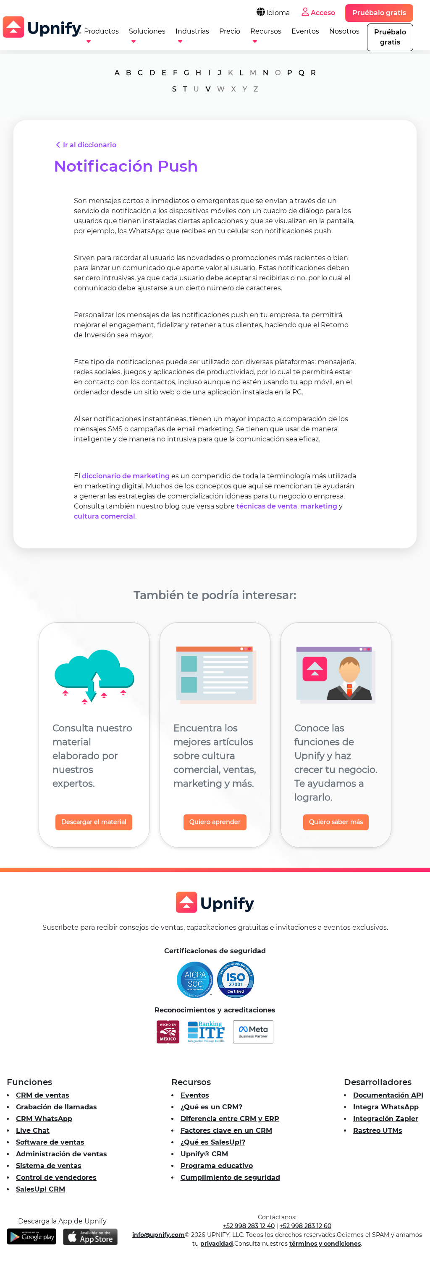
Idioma (278, 13)
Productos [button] (101, 31)
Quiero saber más (336, 822)
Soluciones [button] (147, 31)
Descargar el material (93, 822)
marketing (318, 506)
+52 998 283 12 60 (305, 1226)
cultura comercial (104, 516)
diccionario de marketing (126, 476)
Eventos (305, 31)
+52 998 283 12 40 (249, 1226)
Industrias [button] (192, 31)
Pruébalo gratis (379, 13)
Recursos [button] (265, 31)
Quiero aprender (215, 822)
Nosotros (344, 31)
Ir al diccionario (89, 145)
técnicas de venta (266, 506)
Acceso (323, 13)
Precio (229, 31)
